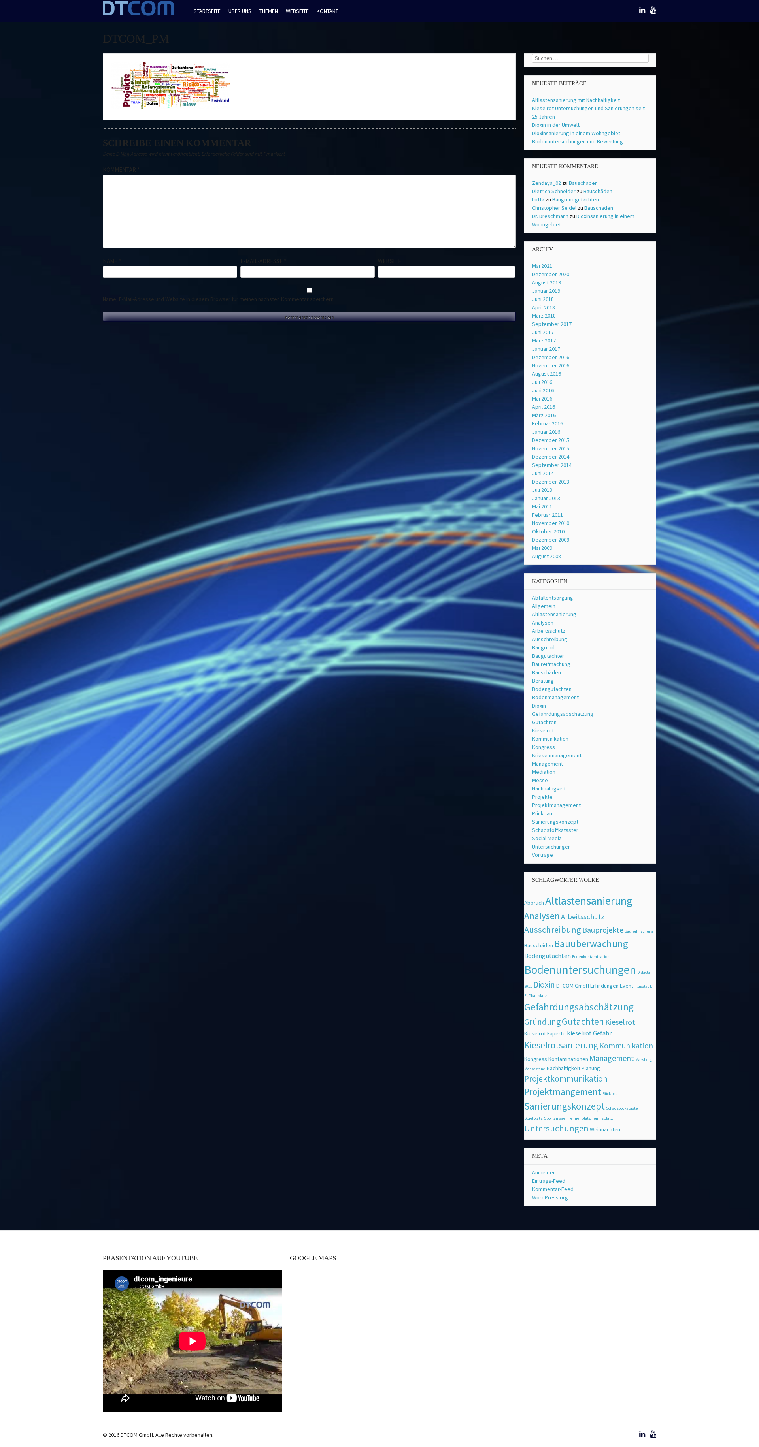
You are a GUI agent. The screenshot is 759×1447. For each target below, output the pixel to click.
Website (389, 261)
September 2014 (552, 465)
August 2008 (546, 556)
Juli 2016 (542, 382)
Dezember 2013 (550, 481)
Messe (540, 780)
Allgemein (543, 606)
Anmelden (544, 1172)
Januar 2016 (546, 431)
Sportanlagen (556, 1118)
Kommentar (121, 169)
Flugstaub (643, 986)
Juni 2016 (543, 390)
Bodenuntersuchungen (580, 969)
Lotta (538, 199)
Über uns (239, 11)
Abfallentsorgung (552, 597)
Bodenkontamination (591, 956)
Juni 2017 (543, 332)
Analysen (542, 622)
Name (112, 261)
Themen (268, 11)
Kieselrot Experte (545, 1033)
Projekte (542, 796)
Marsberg (643, 1059)
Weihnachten (605, 1129)
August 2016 (546, 373)
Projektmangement (562, 1091)
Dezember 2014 (550, 456)
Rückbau (542, 813)
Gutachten (544, 722)
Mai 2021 (542, 265)
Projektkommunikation (566, 1078)
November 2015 (550, 448)
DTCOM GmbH (572, 985)
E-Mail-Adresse (263, 261)
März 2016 (544, 415)
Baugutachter (548, 655)
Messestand (535, 1068)
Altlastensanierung (554, 614)
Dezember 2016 (550, 357)
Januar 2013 (546, 498)
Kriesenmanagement (557, 755)
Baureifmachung (551, 664)
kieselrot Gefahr (589, 1033)
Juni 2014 (543, 473)
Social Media (547, 838)
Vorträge (542, 854)
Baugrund (543, 647)
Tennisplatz (602, 1118)
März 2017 (544, 340)
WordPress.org (550, 1197)
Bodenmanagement (555, 697)
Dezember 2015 (550, 440)
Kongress (543, 747)
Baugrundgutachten (575, 199)
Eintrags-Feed (548, 1180)
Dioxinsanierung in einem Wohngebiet (576, 133)
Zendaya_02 (546, 182)
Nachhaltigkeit (549, 788)
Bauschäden (583, 182)
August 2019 (546, 282)
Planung (591, 1068)
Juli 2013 (542, 489)
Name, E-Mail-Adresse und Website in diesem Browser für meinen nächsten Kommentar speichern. (219, 299)
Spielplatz (533, 1118)
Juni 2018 (543, 299)
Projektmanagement (556, 805)
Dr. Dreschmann (550, 216)
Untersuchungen (551, 846)
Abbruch (534, 902)
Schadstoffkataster (555, 830)
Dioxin (539, 705)
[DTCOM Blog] (138, 14)
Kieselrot (543, 730)
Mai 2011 (542, 506)
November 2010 (550, 523)
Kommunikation (550, 738)
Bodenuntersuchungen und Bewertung (577, 141)
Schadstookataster (622, 1108)
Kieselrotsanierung (561, 1045)
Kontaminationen (568, 1059)
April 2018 (543, 307)
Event (626, 985)
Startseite (207, 11)
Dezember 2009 (550, 539)
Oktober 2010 (548, 531)
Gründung (542, 1021)
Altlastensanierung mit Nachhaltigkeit (576, 99)
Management (547, 763)
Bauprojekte (602, 930)
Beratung (543, 680)
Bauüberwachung (591, 943)
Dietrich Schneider (554, 191)
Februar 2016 (547, 423)
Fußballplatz (535, 995)
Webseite (297, 11)
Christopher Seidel (554, 207)
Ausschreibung (549, 639)
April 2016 (543, 406)
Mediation (543, 771)
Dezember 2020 (550, 274)
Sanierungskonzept (555, 821)
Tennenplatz (580, 1118)
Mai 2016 (542, 398)
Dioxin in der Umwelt (556, 124)
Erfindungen (604, 985)
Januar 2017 (546, 348)
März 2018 (544, 315)
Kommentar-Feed (553, 1189)
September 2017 (552, 323)
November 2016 (550, 365)
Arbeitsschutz (548, 630)
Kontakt (327, 11)
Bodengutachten (552, 688)
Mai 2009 (542, 547)
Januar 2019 (546, 290)
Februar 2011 (547, 514)
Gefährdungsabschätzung (562, 713)
